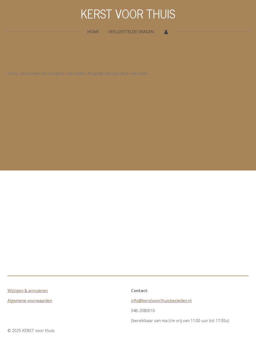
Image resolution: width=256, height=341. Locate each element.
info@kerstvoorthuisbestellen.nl (161, 300)
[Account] (166, 31)
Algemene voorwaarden (30, 300)
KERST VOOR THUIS (128, 13)
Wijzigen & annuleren (28, 290)
